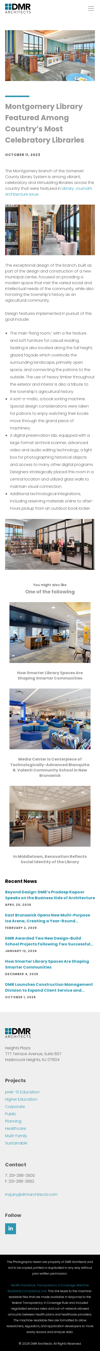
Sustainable (16, 1143)
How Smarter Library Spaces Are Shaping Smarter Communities (47, 964)
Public (10, 1114)
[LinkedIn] (10, 1228)
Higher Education (21, 1099)
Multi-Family (16, 1136)
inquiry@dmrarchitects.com (31, 1194)
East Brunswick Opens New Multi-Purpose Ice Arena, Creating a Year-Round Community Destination (47, 918)
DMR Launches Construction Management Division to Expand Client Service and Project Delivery (49, 987)
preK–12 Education (22, 1092)
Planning (13, 1121)
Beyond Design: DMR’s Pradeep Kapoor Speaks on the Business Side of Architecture (50, 895)
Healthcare (15, 1128)
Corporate (15, 1106)
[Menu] (89, 8)
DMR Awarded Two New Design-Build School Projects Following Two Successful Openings (47, 941)
